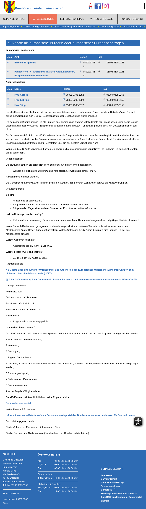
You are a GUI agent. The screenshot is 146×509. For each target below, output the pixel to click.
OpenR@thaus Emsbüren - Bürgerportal (121, 497)
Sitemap (105, 501)
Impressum (107, 475)
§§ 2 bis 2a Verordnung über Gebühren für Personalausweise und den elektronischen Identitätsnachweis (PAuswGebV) (71, 279)
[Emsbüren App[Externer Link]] (90, 6)
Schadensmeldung (110, 486)
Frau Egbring (21, 100)
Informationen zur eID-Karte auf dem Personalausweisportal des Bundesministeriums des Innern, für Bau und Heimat (70, 415)
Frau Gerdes (21, 95)
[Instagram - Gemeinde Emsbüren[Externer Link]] (105, 6)
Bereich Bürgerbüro (25, 62)
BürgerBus (107, 490)
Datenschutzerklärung (112, 482)
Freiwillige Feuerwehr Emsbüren (117, 493)
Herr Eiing (20, 105)
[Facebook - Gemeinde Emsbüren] (98, 6)
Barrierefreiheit (109, 479)
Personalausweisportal (18, 403)
